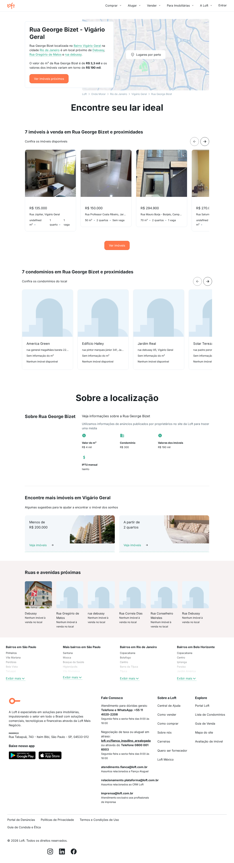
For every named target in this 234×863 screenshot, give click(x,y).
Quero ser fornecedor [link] (172, 750)
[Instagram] (50, 852)
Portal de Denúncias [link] (21, 820)
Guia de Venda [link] (205, 723)
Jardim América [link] (186, 671)
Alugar (132, 5)
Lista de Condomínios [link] (210, 714)
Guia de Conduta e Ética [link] (24, 827)
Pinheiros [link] (11, 652)
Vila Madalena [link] (71, 671)
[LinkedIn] (62, 852)
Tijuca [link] (123, 671)
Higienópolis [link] (70, 666)
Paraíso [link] (181, 666)
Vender (152, 5)
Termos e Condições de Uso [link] (99, 820)
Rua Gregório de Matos (45, 54)
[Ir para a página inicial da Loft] (12, 5)
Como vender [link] (166, 714)
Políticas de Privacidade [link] (57, 820)
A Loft (204, 5)
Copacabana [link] (127, 652)
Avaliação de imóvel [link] (209, 741)
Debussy (98, 50)
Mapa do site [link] (204, 732)
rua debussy (73, 54)
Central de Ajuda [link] (168, 705)
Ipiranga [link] (182, 662)
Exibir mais (13, 678)
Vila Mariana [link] (13, 657)
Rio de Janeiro (118, 94)
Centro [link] (124, 662)
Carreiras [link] (163, 741)
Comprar (111, 5)
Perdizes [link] (11, 662)
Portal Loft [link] (202, 705)
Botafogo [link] (125, 657)
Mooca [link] (67, 657)
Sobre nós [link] (164, 732)
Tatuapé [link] (11, 671)
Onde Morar (98, 94)
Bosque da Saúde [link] (73, 662)
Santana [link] (68, 652)
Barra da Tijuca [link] (129, 666)
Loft (84, 94)
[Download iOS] (50, 756)
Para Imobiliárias (178, 5)
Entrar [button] (222, 5)
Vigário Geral (139, 94)
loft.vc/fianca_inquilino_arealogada (126, 740)
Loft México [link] (165, 759)
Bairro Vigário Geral (87, 45)
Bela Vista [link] (12, 666)
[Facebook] (74, 852)
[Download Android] (22, 756)
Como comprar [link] (167, 723)
